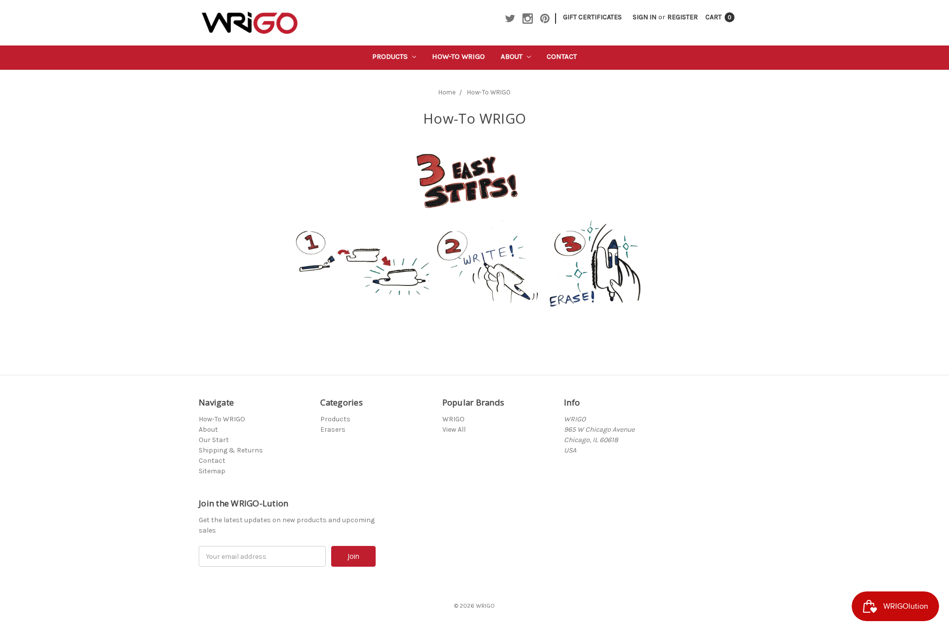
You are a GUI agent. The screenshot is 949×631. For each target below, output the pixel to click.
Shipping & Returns (231, 450)
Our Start (214, 440)
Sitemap (212, 471)
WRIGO (453, 419)
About (512, 56)
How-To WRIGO (458, 56)
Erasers (332, 429)
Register (682, 17)
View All (454, 429)
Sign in (644, 17)
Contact (562, 56)
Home (447, 92)
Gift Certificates (592, 17)
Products (391, 56)
